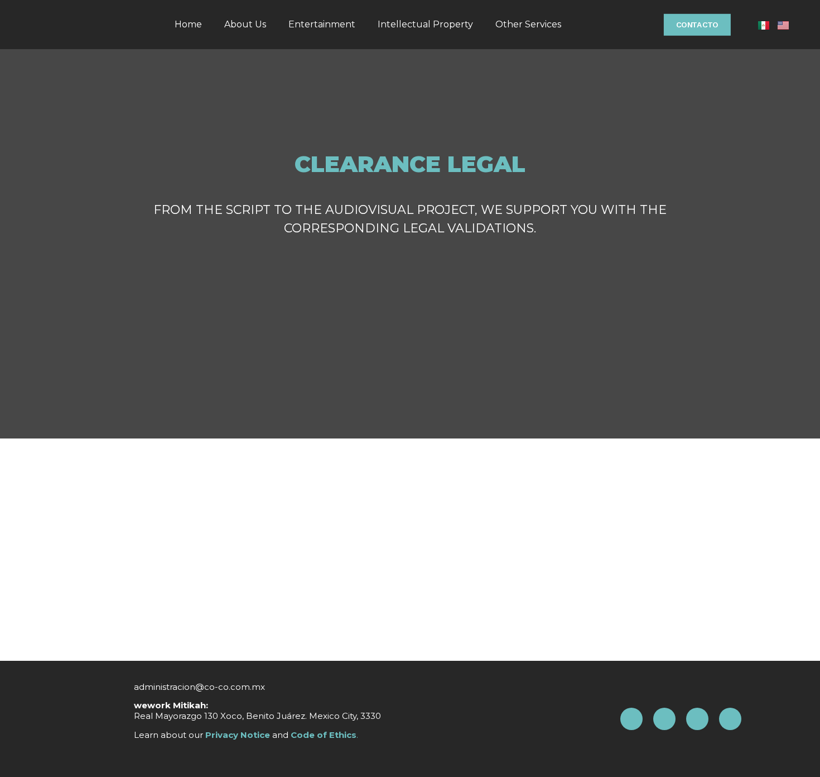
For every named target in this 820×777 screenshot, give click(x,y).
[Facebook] (631, 719)
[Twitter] (730, 719)
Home (188, 24)
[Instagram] (664, 719)
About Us (245, 24)
